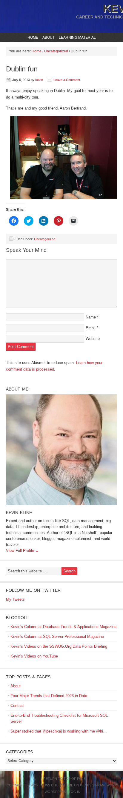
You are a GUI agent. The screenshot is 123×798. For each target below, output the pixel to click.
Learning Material (76, 37)
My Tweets (15, 599)
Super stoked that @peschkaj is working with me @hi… (58, 731)
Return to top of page (64, 778)
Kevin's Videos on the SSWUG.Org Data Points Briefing (58, 646)
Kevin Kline (19, 512)
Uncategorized (44, 239)
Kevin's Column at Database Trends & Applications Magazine (63, 626)
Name (91, 317)
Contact (17, 705)
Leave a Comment (66, 80)
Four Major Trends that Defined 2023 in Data (48, 696)
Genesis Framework (98, 785)
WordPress (55, 792)
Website (93, 338)
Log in (74, 792)
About (48, 37)
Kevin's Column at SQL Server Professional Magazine (57, 636)
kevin (39, 80)
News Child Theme (57, 785)
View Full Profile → (22, 550)
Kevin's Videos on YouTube (34, 656)
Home (32, 37)
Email (91, 328)
